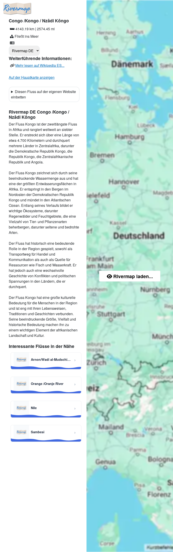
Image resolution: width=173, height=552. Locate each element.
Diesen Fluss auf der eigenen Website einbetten (43, 94)
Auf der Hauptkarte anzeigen (32, 77)
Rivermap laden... (133, 276)
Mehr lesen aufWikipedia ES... (39, 65)
